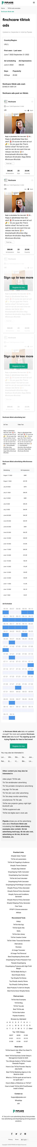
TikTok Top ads (18, 1006)
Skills (18, 931)
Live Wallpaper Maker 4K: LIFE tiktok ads (32, 761)
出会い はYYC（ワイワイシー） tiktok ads (11, 761)
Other (30, 1028)
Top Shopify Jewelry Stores (18, 981)
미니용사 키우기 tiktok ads (18, 761)
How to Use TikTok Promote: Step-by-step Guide (18, 1067)
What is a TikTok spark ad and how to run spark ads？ (18, 1078)
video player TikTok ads (11, 779)
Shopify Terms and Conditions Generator (18, 895)
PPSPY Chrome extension (19, 909)
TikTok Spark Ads (18, 928)
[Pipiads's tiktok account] (20, 1133)
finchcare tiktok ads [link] (7, 11)
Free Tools (18, 906)
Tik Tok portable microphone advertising (18, 786)
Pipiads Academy (18, 1015)
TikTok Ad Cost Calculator (18, 878)
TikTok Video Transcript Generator (18, 940)
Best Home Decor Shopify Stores (18, 991)
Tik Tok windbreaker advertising (15, 782)
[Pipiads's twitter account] (16, 1133)
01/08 (18, 1041)
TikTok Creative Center (18, 937)
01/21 (11, 1038)
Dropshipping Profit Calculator (18, 881)
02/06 (18, 1035)
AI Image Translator (18, 950)
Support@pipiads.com (18, 1097)
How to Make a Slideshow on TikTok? (18, 1083)
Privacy (10, 1139)
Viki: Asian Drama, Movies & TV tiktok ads (11, 757)
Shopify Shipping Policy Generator (18, 903)
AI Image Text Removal (18, 953)
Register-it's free (18, 287)
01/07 (26, 1041)
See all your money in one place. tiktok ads (25, 757)
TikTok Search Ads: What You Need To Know (18, 1051)
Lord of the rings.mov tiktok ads (4, 757)
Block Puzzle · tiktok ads (25, 761)
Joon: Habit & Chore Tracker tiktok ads (32, 757)
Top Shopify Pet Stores (18, 978)
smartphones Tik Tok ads (12, 800)
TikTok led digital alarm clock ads (15, 813)
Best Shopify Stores (18, 975)
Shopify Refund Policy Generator (18, 891)
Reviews (18, 947)
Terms (16, 1139)
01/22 (26, 1035)
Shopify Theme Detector (18, 865)
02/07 (11, 1035)
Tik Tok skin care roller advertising (15, 793)
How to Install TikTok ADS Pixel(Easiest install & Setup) (18, 1087)
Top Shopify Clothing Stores (18, 984)
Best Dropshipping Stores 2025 (18, 956)
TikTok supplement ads (11, 809)
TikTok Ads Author (18, 1012)
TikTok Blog (19, 1003)
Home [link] (3, 8)
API (18, 1103)
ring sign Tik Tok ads (10, 789)
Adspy (18, 921)
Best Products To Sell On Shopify (18, 988)
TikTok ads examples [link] (14, 8)
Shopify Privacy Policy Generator (18, 888)
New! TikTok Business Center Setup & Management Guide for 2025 (18, 1057)
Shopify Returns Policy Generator (18, 900)
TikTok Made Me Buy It (18, 972)
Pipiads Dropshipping (18, 963)
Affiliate (18, 912)
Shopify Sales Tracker (18, 856)
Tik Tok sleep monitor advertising (15, 796)
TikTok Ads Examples (18, 999)
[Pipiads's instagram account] (25, 1133)
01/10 (26, 1038)
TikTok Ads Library (18, 934)
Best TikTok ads (18, 1009)
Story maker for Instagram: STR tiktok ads (18, 757)
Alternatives (18, 944)
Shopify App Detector (18, 869)
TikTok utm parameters (18, 859)
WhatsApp (18, 1100)
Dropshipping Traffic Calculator (18, 872)
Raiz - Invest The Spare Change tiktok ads (4, 761)
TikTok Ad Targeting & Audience (18, 862)
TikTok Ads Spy (18, 924)
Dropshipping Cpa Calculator (18, 875)
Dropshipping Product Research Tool (18, 960)
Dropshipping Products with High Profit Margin (19, 967)
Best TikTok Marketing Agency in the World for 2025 (18, 1073)
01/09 (11, 1041)
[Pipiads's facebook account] (11, 1133)
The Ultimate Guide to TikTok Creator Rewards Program (18, 1062)
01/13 (18, 1038)
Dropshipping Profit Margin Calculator (18, 885)
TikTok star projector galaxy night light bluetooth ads (17, 804)
